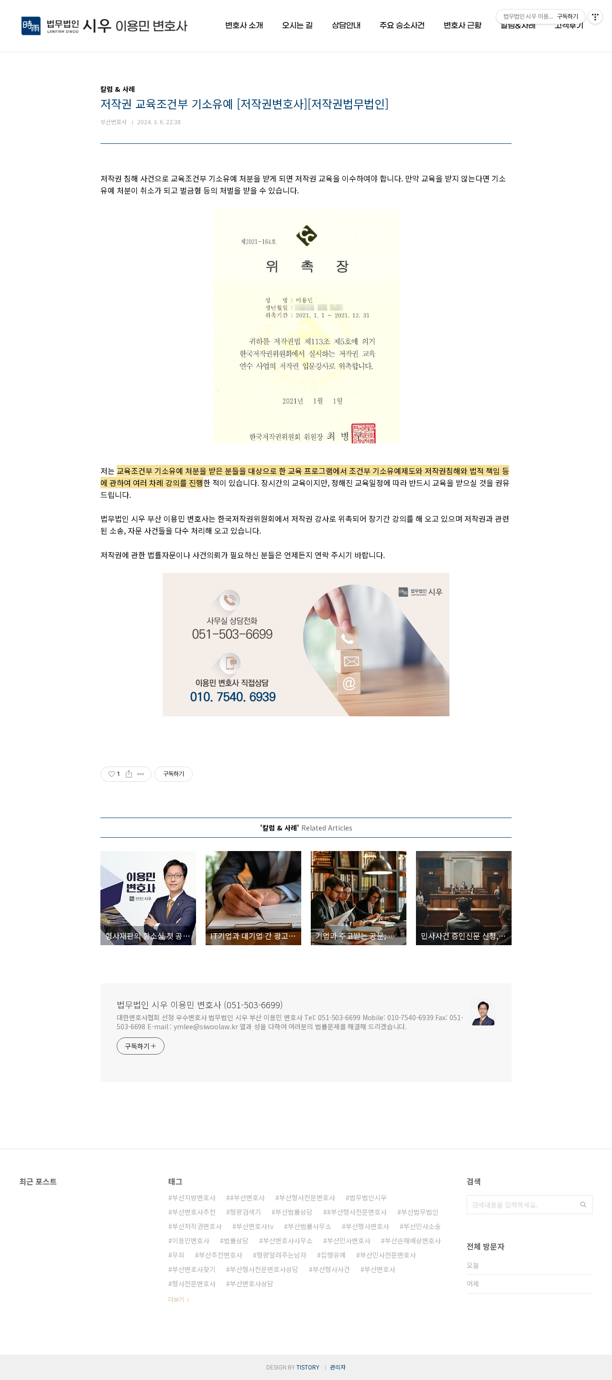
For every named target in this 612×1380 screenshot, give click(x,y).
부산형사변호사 (367, 1226)
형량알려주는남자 (281, 1255)
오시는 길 (297, 25)
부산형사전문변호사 (307, 1197)
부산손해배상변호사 (413, 1240)
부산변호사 (379, 1269)
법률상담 (236, 1240)
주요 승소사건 (402, 25)
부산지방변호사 (194, 1197)
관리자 (338, 1367)
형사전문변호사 (194, 1283)
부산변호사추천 (194, 1212)
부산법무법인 (419, 1212)
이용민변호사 (190, 1240)
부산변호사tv (254, 1226)
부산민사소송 (422, 1226)
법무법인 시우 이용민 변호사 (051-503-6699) (200, 1004)
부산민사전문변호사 (388, 1255)
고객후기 (569, 25)
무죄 (178, 1255)
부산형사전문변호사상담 (264, 1269)
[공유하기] (129, 774)
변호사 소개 (244, 25)
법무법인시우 (368, 1197)
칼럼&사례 (518, 25)
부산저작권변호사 (197, 1226)
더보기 (176, 1299)
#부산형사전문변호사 (357, 1212)
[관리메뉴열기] (595, 17)
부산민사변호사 (349, 1240)
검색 (583, 1205)
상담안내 (346, 25)
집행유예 (333, 1255)
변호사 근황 (462, 25)
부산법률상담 (294, 1212)
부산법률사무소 (309, 1226)
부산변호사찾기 (194, 1269)
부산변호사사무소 (288, 1240)
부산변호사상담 (251, 1283)
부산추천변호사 (220, 1255)
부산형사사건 (331, 1269)
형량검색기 (245, 1212)
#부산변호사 (247, 1197)
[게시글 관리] (141, 774)
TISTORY (307, 1367)
